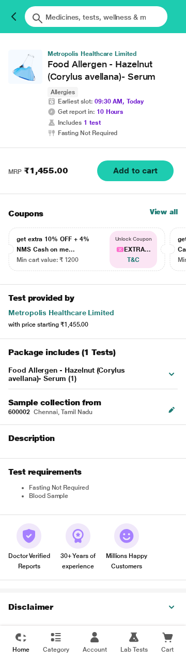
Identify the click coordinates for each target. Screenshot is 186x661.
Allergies (63, 92)
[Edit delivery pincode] (171, 410)
